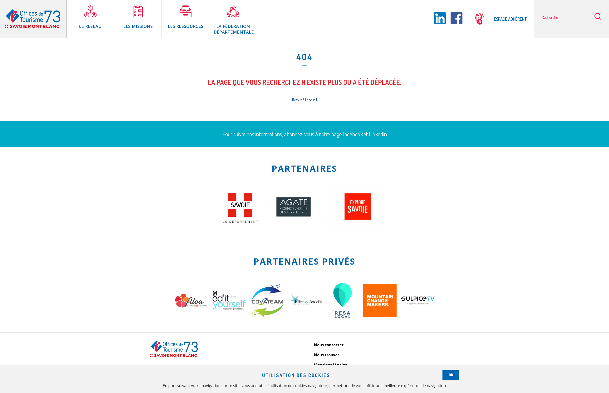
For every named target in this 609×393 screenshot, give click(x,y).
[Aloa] (191, 315)
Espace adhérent (510, 19)
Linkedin (378, 134)
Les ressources (185, 26)
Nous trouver (326, 355)
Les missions (138, 26)
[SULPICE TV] (418, 303)
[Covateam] (267, 315)
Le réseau (90, 26)
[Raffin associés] (305, 307)
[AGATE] (293, 219)
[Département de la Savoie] (240, 221)
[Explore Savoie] (357, 230)
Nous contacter (329, 345)
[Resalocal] (342, 323)
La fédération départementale (234, 29)
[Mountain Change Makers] (380, 315)
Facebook (353, 134)
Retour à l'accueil (304, 99)
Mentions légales (330, 365)
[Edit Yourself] (229, 308)
